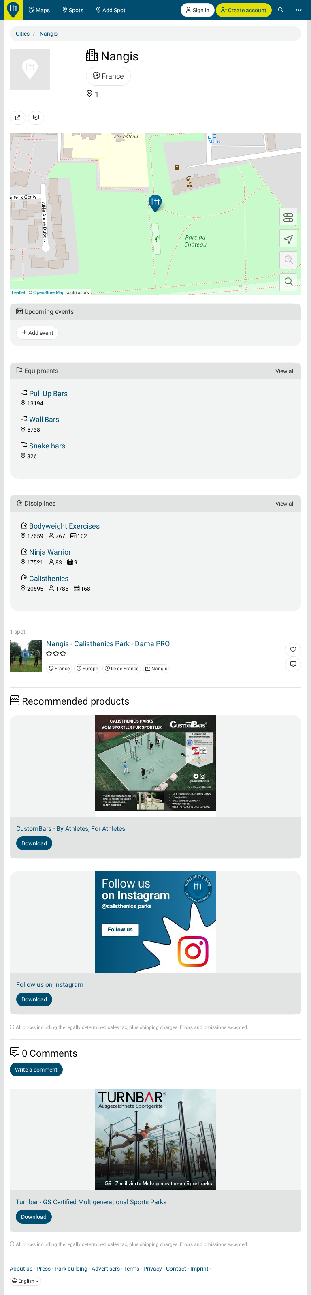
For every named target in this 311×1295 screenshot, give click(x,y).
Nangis (158, 668)
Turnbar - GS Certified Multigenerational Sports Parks (91, 1202)
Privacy (152, 1268)
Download (34, 843)
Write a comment (36, 1069)
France (112, 76)
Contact (176, 1268)
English (26, 1281)
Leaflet (18, 292)
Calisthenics (48, 578)
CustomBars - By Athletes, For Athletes (70, 828)
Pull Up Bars (48, 393)
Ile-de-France (124, 668)
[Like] (293, 650)
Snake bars (47, 446)
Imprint (199, 1268)
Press (43, 1268)
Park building (71, 1268)
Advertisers (106, 1268)
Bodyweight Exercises (64, 526)
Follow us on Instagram (49, 984)
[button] (288, 260)
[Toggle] (288, 216)
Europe (89, 668)
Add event (40, 333)
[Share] (18, 118)
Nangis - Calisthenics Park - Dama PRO (108, 643)
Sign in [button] (200, 10)
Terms (131, 1268)
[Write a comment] (36, 118)
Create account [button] (246, 10)
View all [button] (284, 371)
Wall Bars (44, 419)
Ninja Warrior (50, 552)
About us (21, 1268)
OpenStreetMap (48, 292)
